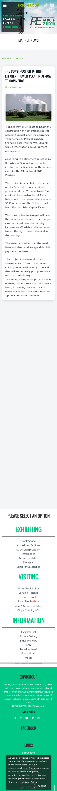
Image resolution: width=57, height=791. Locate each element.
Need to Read (28, 649)
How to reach (29, 597)
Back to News (14, 58)
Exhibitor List (28, 632)
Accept (42, 785)
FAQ (28, 644)
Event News (28, 653)
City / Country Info (28, 610)
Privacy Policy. (30, 782)
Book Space (28, 541)
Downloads (28, 553)
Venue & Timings (28, 592)
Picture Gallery (28, 636)
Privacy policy (38, 706)
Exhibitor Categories (28, 566)
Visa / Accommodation (28, 606)
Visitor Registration (28, 588)
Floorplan (28, 562)
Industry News (28, 640)
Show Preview (25, 601)
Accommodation (28, 558)
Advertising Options (28, 545)
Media (28, 657)
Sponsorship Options (28, 549)
